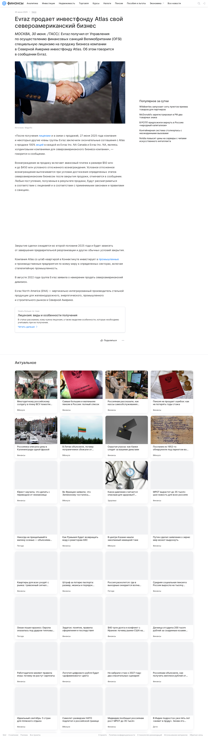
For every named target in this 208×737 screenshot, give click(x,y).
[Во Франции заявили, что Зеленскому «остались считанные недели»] (81, 482)
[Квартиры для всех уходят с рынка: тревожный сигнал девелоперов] (36, 573)
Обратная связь (196, 735)
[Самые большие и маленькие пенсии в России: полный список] (81, 392)
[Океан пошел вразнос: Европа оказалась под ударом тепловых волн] (36, 618)
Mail (4, 735)
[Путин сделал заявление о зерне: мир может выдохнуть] (172, 527)
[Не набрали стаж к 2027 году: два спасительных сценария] (126, 663)
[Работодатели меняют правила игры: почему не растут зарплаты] (36, 663)
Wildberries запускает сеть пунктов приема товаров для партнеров (163, 108)
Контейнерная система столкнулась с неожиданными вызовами (160, 132)
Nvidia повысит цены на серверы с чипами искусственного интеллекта (162, 140)
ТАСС (34, 12)
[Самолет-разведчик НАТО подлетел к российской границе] (81, 708)
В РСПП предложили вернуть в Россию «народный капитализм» (161, 124)
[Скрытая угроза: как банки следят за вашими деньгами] (126, 437)
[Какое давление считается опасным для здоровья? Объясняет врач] (126, 482)
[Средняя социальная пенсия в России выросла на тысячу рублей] (172, 573)
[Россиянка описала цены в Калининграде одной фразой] (36, 437)
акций (40, 144)
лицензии (45, 135)
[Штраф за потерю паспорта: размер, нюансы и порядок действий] (81, 573)
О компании (13, 735)
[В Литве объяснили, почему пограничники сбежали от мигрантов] (81, 437)
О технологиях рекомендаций (149, 735)
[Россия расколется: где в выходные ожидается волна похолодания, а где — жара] (126, 573)
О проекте (102, 735)
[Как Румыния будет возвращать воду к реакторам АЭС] (81, 527)
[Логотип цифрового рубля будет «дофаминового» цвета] (81, 663)
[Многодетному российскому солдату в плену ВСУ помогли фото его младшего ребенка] (36, 392)
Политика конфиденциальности (122, 735)
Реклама (24, 735)
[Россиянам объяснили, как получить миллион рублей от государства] (172, 663)
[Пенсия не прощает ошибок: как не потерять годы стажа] (172, 392)
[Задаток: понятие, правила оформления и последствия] (81, 618)
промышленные (109, 259)
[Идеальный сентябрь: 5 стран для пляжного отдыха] (36, 708)
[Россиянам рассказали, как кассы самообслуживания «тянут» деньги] (126, 392)
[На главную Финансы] (14, 3)
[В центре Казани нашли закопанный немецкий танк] (126, 527)
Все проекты (35, 735)
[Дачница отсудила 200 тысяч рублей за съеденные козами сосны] (172, 618)
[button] (70, 92)
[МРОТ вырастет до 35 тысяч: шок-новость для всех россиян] (172, 482)
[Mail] (4, 3)
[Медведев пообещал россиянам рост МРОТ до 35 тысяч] (126, 708)
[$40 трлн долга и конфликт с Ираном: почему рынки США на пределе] (126, 618)
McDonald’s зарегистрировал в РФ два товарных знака (160, 116)
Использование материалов (175, 735)
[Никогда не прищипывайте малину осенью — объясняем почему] (36, 527)
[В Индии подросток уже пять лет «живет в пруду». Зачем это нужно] (172, 708)
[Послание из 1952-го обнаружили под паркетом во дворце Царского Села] (172, 437)
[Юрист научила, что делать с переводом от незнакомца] (36, 482)
